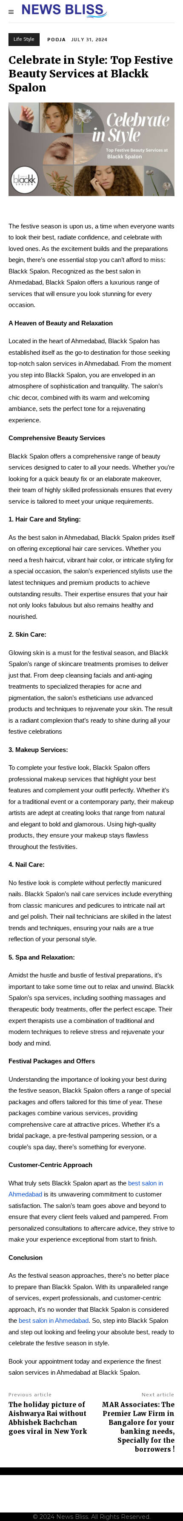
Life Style (24, 39)
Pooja (56, 39)
